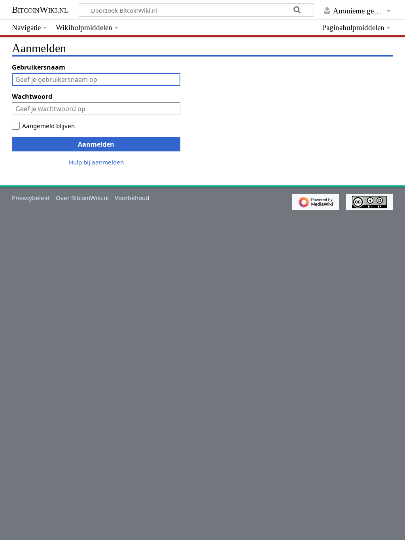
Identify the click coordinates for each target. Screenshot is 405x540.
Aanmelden (96, 144)
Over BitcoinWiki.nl (82, 198)
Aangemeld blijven (48, 126)
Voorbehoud (132, 198)
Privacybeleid (30, 198)
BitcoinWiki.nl (40, 10)
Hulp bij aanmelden (96, 162)
